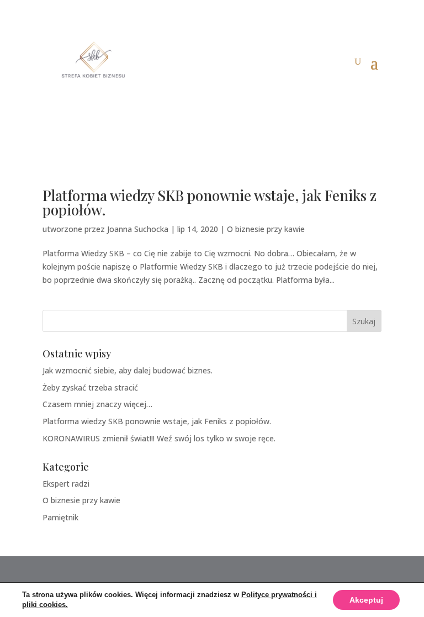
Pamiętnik (60, 517)
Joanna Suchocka (137, 229)
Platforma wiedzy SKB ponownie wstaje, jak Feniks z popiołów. (210, 202)
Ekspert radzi (66, 483)
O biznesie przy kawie (266, 229)
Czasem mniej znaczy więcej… (97, 404)
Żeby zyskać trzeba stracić (90, 387)
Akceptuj (366, 599)
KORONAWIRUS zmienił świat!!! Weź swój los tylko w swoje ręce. (159, 438)
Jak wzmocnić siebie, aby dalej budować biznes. (128, 370)
